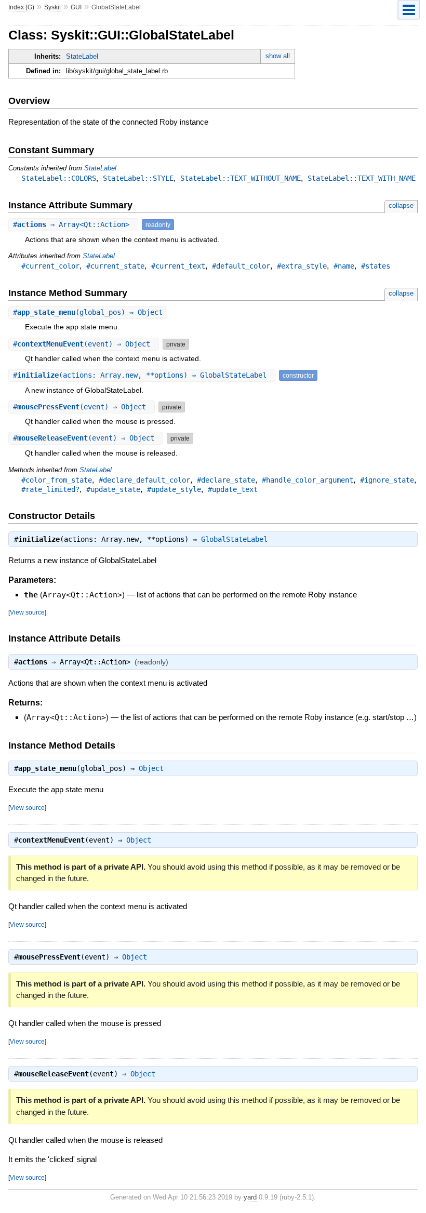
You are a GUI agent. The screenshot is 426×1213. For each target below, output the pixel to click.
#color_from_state (56, 480)
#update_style (174, 489)
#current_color (50, 266)
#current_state (115, 266)
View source (27, 612)
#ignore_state (387, 480)
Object (151, 768)
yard (250, 1197)
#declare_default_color (144, 480)
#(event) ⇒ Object (83, 344)
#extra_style (302, 266)
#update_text (233, 489)
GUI (76, 7)
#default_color (241, 266)
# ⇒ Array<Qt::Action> (73, 224)
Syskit (52, 7)
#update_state (113, 489)
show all (277, 56)
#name (344, 266)
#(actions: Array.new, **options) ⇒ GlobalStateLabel (142, 375)
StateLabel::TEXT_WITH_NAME (362, 178)
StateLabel (82, 56)
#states (375, 266)
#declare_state (226, 480)
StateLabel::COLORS (58, 178)
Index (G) (21, 7)
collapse (401, 205)
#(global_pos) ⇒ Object (88, 312)
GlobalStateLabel (234, 539)
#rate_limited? (50, 489)
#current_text (178, 266)
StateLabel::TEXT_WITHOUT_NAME (240, 178)
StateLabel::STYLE (138, 178)
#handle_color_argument (307, 480)
